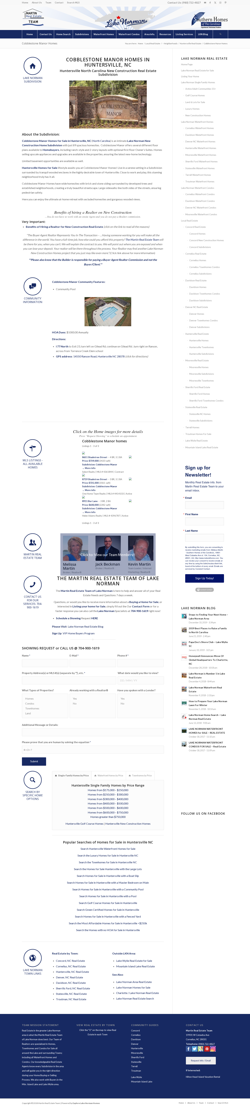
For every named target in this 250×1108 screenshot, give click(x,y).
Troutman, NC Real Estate (71, 999)
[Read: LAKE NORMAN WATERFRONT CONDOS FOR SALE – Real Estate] (184, 744)
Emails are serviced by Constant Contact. (204, 567)
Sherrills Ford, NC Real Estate (73, 988)
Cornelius (135, 1035)
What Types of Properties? (38, 690)
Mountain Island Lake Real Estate (135, 966)
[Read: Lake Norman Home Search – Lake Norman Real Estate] (184, 716)
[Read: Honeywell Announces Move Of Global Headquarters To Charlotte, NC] (184, 657)
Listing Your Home (190, 76)
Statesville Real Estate (196, 407)
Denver (134, 1044)
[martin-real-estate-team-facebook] (188, 1049)
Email (188, 498)
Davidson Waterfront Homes (199, 135)
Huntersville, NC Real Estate (72, 971)
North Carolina (101, 140)
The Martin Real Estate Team (142, 239)
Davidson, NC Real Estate (71, 982)
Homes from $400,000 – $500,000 (108, 803)
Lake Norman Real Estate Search (135, 998)
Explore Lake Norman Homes (86, 1103)
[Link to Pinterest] (225, 2)
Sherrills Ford (137, 1057)
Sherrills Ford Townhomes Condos (206, 400)
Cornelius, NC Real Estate (71, 966)
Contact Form (140, 606)
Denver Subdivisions (199, 327)
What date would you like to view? (138, 672)
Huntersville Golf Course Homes (84, 823)
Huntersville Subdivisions (201, 353)
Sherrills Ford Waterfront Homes (201, 161)
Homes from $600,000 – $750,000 (108, 812)
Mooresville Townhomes (201, 380)
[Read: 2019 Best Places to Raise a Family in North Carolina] (184, 630)
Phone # (122, 655)
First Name (191, 514)
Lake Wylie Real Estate (196, 440)
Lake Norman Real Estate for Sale (197, 70)
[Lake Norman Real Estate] (33, 17)
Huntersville (137, 1048)
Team (48, 2)
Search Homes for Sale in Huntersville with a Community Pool (108, 889)
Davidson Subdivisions (200, 300)
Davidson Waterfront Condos (200, 201)
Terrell (134, 1066)
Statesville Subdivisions (200, 420)
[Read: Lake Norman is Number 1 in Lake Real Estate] (184, 675)
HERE (94, 618)
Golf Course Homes (195, 95)
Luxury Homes (192, 108)
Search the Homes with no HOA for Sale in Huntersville (108, 930)
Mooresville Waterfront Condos (201, 214)
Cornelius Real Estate (195, 253)
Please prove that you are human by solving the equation (56, 742)
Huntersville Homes (199, 340)
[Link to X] (215, 2)
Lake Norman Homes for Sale (133, 987)
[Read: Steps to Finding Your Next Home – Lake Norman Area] (184, 616)
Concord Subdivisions (200, 247)
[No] (92, 703)
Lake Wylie (136, 1077)
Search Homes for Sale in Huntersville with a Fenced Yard (108, 916)
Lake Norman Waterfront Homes (197, 121)
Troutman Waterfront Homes (199, 181)
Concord (135, 1030)
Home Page (187, 64)
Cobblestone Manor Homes (39, 43)
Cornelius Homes (197, 260)
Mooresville (137, 1053)
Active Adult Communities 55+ (200, 88)
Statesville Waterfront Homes (200, 168)
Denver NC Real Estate (196, 307)
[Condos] (45, 703)
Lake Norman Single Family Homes (198, 82)
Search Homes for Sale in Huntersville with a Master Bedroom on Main (108, 882)
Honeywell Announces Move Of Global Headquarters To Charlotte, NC (208, 660)
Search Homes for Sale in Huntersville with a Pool (107, 896)
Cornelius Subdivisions (200, 273)
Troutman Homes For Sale (198, 434)
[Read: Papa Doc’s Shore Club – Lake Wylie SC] (184, 644)
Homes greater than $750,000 (108, 816)
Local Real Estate (189, 220)
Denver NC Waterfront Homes (200, 141)
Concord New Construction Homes (206, 240)
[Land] (45, 713)
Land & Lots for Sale (195, 102)
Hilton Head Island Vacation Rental (203, 1076)
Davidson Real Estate (195, 280)
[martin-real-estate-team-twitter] (194, 1049)
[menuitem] (26, 3)
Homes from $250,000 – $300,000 (108, 794)
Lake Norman (105, 610)
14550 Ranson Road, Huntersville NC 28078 (99, 356)
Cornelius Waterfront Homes (199, 128)
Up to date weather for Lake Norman (205, 800)
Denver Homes (196, 314)
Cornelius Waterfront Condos (200, 194)
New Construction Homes (198, 115)
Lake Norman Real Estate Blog (85, 626)
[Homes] (45, 698)
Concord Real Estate (195, 227)
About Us (37, 2)
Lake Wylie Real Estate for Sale (134, 960)
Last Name (191, 530)
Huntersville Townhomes (201, 347)
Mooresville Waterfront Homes (200, 155)
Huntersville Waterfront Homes (200, 148)
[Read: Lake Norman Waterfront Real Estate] (184, 689)
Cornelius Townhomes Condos (204, 267)
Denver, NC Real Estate (69, 977)
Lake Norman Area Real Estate (134, 981)
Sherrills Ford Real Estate (197, 387)
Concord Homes (197, 233)
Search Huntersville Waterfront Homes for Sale (108, 848)
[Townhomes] (45, 708)
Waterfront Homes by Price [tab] (110, 775)
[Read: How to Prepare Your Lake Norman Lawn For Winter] (184, 703)
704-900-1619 (139, 610)
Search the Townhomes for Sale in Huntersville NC (108, 862)
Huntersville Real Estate (197, 334)
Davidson (136, 1039)
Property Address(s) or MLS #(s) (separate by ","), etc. (53, 672)
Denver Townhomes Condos (203, 320)
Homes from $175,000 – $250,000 (108, 790)
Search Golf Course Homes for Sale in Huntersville (108, 902)
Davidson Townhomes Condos (204, 293)
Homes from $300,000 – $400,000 (108, 799)
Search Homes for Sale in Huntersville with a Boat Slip (108, 875)
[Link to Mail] (205, 2)
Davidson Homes (197, 287)
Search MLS (73, 2)
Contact (59, 2)
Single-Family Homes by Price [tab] (73, 775)
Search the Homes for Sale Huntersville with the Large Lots (108, 869)
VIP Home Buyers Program (79, 633)
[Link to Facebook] (210, 2)
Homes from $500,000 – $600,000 (108, 807)
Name (26, 655)
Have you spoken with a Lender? (136, 690)
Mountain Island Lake (141, 1081)
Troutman (136, 1070)
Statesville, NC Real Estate (71, 993)
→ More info (88, 468)
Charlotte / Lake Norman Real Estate (137, 992)
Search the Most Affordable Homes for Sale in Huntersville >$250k (108, 923)
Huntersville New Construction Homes (128, 823)
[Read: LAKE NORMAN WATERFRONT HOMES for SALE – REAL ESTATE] (184, 730)
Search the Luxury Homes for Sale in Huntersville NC (108, 855)
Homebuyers (51, 149)
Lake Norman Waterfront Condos (197, 188)
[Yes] (92, 698)
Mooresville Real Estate (197, 360)
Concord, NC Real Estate (70, 960)
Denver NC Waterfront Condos (200, 207)
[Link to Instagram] (220, 2)
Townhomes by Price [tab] (142, 775)
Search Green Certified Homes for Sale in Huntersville (108, 909)
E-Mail (74, 655)
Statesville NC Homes (200, 414)
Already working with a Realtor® (89, 690)
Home (25, 2)
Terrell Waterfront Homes (198, 175)
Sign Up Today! (204, 578)
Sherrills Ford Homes (199, 393)
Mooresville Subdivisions (201, 373)
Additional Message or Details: (40, 724)
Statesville (136, 1062)
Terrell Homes (192, 427)
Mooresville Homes (199, 367)
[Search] (220, 34)
